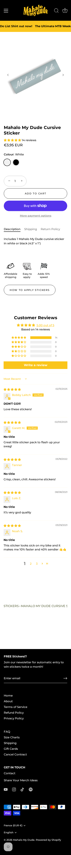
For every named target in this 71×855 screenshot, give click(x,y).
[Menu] (6, 10)
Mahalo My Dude (23, 839)
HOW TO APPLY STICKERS (30, 289)
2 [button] (31, 563)
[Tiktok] (22, 789)
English (8, 832)
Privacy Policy (14, 718)
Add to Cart (35, 193)
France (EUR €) (13, 825)
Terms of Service (15, 707)
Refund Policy (14, 712)
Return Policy (50, 229)
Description (12, 229)
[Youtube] (6, 789)
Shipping (30, 229)
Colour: (14, 154)
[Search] (56, 11)
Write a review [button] (35, 365)
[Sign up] (65, 678)
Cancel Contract (15, 754)
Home (8, 695)
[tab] (14, 229)
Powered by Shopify (48, 839)
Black (16, 162)
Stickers (11, 606)
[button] (8, 75)
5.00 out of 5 (45, 325)
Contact (9, 773)
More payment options (35, 215)
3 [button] (37, 563)
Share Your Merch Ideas (21, 780)
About (8, 701)
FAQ (7, 731)
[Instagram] (14, 789)
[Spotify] (31, 789)
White (7, 162)
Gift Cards (11, 748)
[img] (12, 389)
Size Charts (12, 737)
